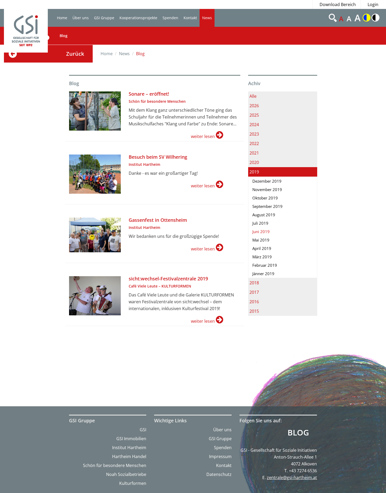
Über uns (80, 17)
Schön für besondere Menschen (114, 465)
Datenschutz (219, 474)
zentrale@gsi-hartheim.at (292, 477)
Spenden (170, 17)
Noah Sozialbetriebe (126, 474)
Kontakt (190, 17)
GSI (143, 430)
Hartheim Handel (129, 456)
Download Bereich (338, 4)
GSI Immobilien (131, 438)
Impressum (220, 456)
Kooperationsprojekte (138, 17)
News (207, 17)
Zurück (75, 53)
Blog (63, 35)
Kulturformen (132, 483)
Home (62, 17)
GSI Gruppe (104, 17)
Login (373, 4)
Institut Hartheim (129, 447)
